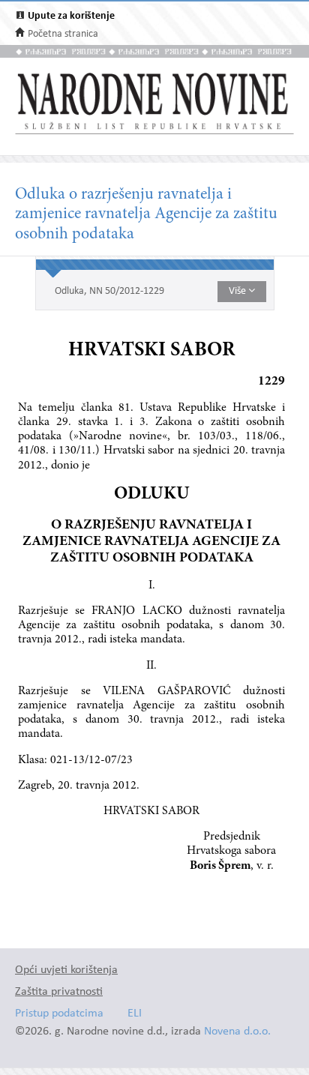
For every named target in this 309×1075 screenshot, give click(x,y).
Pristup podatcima (59, 1014)
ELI (135, 1014)
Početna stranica (63, 34)
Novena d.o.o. (237, 1032)
